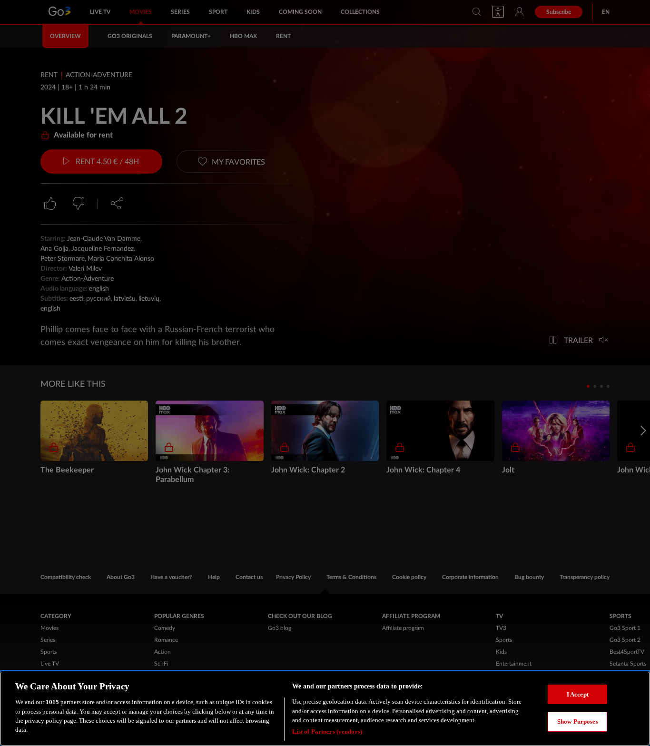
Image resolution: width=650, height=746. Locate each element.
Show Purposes (577, 721)
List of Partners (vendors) (327, 731)
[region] (325, 708)
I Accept (578, 693)
